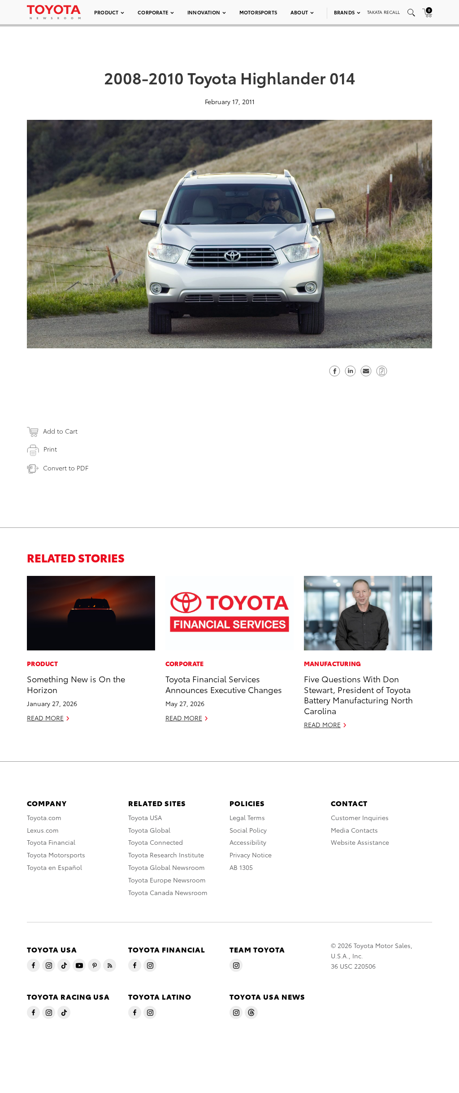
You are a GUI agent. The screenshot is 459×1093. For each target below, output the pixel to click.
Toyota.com (44, 817)
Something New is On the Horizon (76, 683)
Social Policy (248, 829)
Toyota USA (145, 817)
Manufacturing (332, 663)
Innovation (203, 12)
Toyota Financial (51, 842)
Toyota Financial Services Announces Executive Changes (223, 683)
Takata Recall (383, 12)
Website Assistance (360, 842)
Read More (45, 717)
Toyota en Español (54, 867)
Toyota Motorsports (56, 854)
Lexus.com (43, 829)
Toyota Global (149, 829)
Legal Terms (247, 817)
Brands (344, 12)
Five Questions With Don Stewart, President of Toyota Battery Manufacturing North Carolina (358, 694)
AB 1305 (241, 867)
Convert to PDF (65, 467)
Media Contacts (354, 829)
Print (50, 448)
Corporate (153, 12)
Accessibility (248, 842)
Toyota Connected (155, 842)
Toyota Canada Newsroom (168, 892)
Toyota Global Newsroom (166, 867)
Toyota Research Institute (166, 854)
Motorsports (258, 12)
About (299, 12)
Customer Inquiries (360, 817)
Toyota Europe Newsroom (167, 879)
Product (106, 12)
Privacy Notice (251, 854)
